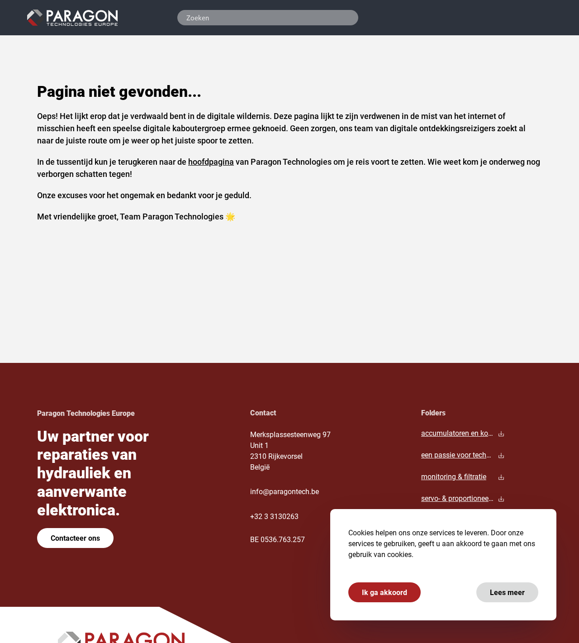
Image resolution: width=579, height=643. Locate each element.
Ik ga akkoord (384, 592)
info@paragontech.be (284, 491)
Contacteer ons (75, 538)
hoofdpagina (211, 161)
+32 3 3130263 (274, 516)
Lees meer (507, 592)
